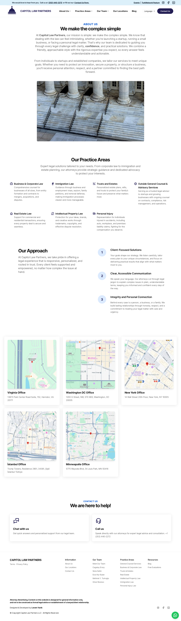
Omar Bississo (98, 582)
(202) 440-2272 (55, 3)
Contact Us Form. (81, 3)
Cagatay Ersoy (99, 567)
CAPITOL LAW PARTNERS (25, 560)
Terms (12, 564)
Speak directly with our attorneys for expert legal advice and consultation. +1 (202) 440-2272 (131, 535)
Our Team (102, 11)
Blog (134, 11)
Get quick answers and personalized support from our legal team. (44, 533)
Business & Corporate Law (131, 567)
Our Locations (120, 11)
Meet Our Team (99, 564)
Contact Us (165, 11)
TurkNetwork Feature (151, 3)
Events (137, 3)
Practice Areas (83, 11)
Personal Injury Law (128, 586)
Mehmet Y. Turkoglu (101, 578)
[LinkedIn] (168, 607)
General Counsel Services (130, 564)
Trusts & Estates (126, 571)
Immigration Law (127, 582)
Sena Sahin (97, 571)
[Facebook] (163, 607)
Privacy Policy (22, 564)
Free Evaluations (154, 567)
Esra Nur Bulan (99, 575)
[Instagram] (158, 607)
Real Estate (124, 575)
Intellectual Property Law (130, 578)
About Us (64, 11)
